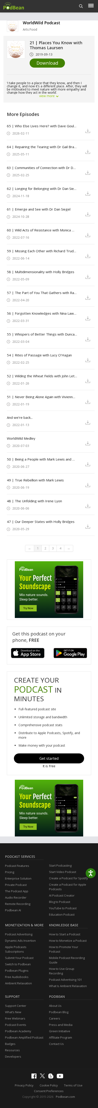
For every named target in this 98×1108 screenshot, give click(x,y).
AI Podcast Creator (62, 895)
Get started (49, 758)
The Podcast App (16, 891)
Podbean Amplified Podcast (24, 1037)
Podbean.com (65, 1097)
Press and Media (60, 1025)
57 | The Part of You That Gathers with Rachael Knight (42, 293)
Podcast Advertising (18, 934)
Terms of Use (73, 1085)
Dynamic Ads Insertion (20, 941)
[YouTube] (61, 1077)
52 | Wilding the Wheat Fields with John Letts (42, 376)
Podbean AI (13, 910)
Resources (12, 1050)
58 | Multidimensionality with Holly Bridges (40, 272)
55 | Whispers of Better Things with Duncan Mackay (42, 334)
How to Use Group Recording (61, 971)
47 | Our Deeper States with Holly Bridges (41, 522)
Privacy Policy (24, 1085)
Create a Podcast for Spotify (68, 878)
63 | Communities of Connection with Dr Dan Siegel (42, 168)
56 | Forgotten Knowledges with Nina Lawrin (42, 313)
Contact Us (56, 1044)
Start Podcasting (60, 865)
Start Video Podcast (62, 872)
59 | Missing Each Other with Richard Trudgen (42, 251)
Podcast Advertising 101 (65, 980)
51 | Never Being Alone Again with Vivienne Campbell (42, 397)
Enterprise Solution (18, 878)
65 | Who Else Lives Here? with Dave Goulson (42, 126)
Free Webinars (15, 1018)
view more (47, 96)
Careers (54, 1018)
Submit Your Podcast (19, 958)
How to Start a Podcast (64, 934)
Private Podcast (16, 885)
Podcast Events (15, 1025)
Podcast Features (17, 866)
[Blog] (52, 1077)
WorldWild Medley (21, 438)
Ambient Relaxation (18, 983)
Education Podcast (62, 914)
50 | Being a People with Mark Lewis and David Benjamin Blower (42, 459)
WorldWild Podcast (41, 22)
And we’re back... (20, 417)
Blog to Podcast (59, 902)
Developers (13, 1056)
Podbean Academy (18, 1031)
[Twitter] (43, 1077)
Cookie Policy (49, 1085)
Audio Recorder (15, 897)
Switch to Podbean (18, 964)
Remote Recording (17, 904)
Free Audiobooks (16, 977)
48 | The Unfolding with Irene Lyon (34, 501)
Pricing (9, 872)
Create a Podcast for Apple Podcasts (67, 886)
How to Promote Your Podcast (63, 949)
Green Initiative (59, 1031)
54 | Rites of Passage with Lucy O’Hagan (39, 355)
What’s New (13, 1012)
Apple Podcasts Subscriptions (15, 949)
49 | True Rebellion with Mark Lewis (35, 480)
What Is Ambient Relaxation (68, 986)
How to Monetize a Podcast (68, 941)
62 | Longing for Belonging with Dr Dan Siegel (42, 188)
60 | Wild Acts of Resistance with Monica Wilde (42, 230)
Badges (10, 1044)
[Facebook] (35, 1077)
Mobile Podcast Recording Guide (67, 960)
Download (47, 63)
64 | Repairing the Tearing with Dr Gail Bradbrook (42, 147)
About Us (55, 1006)
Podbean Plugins (16, 970)
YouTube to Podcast (63, 908)
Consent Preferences (49, 1091)
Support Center (15, 1006)
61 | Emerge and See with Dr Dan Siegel (38, 209)
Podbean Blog (58, 1012)
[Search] (81, 6)
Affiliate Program (60, 1037)
